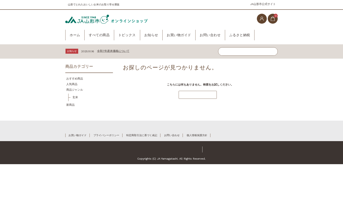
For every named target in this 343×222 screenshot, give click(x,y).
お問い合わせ (210, 35)
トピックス (127, 35)
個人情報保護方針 (197, 135)
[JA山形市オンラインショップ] (106, 18)
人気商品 (71, 84)
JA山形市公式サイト (263, 4)
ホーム (75, 35)
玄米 (75, 97)
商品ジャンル (74, 89)
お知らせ (151, 35)
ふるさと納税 (239, 35)
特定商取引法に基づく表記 (141, 135)
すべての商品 (99, 35)
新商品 (70, 104)
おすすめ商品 (74, 78)
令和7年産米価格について (113, 50)
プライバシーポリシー (106, 135)
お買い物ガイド (179, 35)
